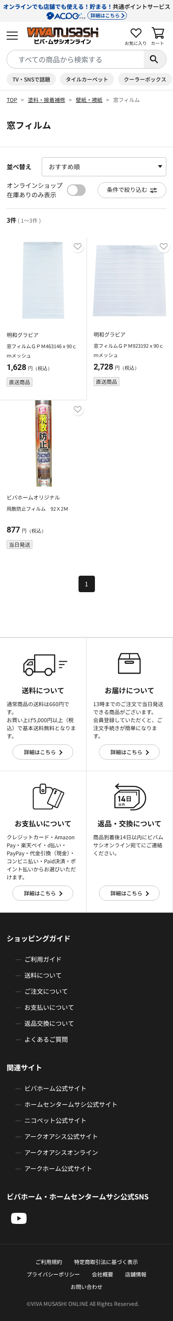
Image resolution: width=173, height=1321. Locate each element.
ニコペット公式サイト (55, 1120)
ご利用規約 (48, 1261)
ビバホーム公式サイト (55, 1088)
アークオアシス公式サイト (61, 1136)
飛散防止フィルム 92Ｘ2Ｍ (37, 508)
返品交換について (49, 1023)
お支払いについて (49, 1007)
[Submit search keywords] (155, 59)
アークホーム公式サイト (58, 1168)
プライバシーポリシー (53, 1274)
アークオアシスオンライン (61, 1152)
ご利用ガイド (43, 959)
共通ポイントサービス (86, 10)
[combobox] (75, 59)
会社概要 (102, 1274)
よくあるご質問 (46, 1039)
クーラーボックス (145, 79)
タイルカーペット (87, 79)
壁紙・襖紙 (89, 99)
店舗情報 (135, 1274)
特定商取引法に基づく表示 (106, 1261)
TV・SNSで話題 (31, 79)
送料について (43, 975)
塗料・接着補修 (46, 99)
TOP (12, 99)
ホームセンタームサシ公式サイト (71, 1104)
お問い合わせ (86, 1286)
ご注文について (46, 991)
